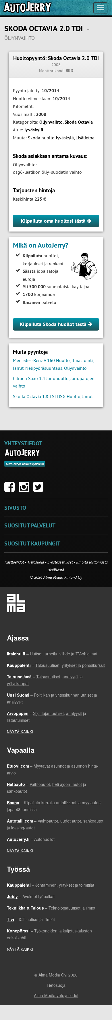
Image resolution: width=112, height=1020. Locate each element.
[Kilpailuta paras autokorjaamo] (27, 7)
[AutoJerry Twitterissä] (39, 489)
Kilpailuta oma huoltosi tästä (54, 221)
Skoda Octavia (79, 122)
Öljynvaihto (51, 122)
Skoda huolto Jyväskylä (51, 138)
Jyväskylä (33, 130)
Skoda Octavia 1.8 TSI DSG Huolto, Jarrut (53, 396)
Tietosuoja (35, 562)
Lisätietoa (85, 138)
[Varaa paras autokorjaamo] (22, 452)
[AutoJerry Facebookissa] (11, 489)
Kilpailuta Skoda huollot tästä (54, 324)
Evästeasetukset (60, 562)
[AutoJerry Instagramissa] (25, 489)
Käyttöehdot (15, 562)
